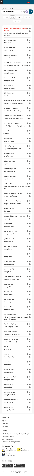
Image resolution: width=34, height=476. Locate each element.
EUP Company (4, 472)
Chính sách (5, 423)
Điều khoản (5, 426)
